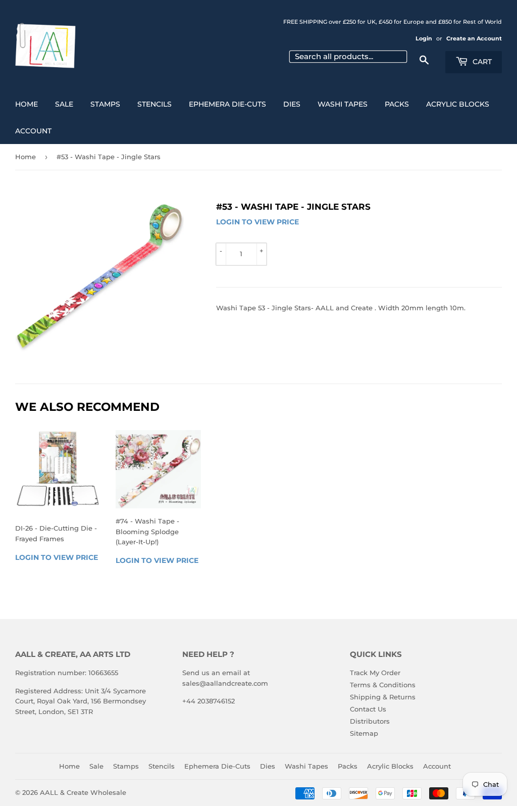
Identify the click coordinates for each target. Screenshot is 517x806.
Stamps (105, 104)
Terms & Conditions (383, 685)
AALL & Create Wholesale (83, 792)
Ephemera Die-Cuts (227, 104)
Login (424, 38)
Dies (291, 104)
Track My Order (375, 673)
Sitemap (364, 733)
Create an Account (474, 38)
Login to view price (257, 221)
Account (33, 130)
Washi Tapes (343, 104)
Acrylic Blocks (457, 104)
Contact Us (368, 709)
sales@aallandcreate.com (225, 683)
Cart (481, 61)
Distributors (370, 721)
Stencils (154, 104)
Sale (64, 104)
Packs (397, 104)
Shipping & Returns (383, 697)
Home (26, 104)
